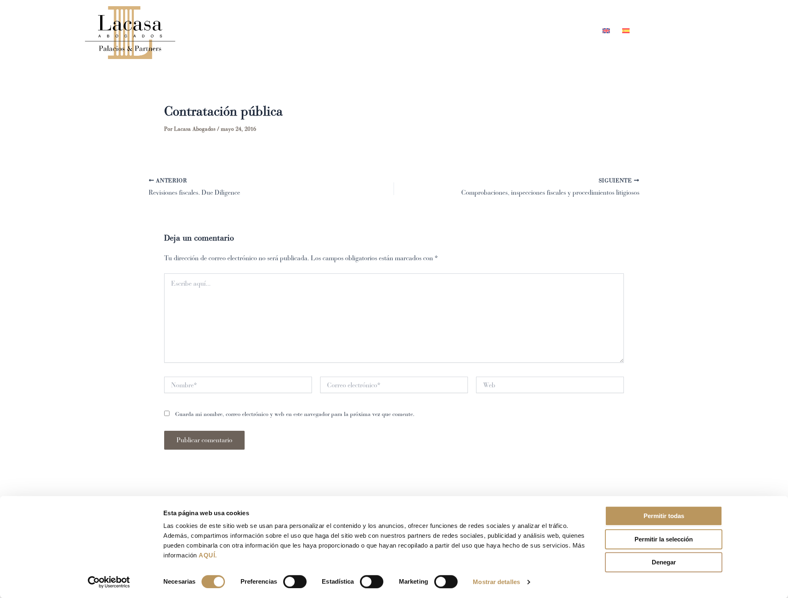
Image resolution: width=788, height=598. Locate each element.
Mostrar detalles (496, 581)
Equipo (447, 30)
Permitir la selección (664, 539)
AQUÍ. (208, 555)
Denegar (664, 562)
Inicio (406, 30)
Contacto (571, 30)
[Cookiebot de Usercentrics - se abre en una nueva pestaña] (109, 582)
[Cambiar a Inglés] (606, 30)
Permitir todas (664, 515)
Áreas (486, 30)
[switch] (295, 581)
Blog (530, 30)
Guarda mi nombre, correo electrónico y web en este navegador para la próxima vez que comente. (295, 414)
